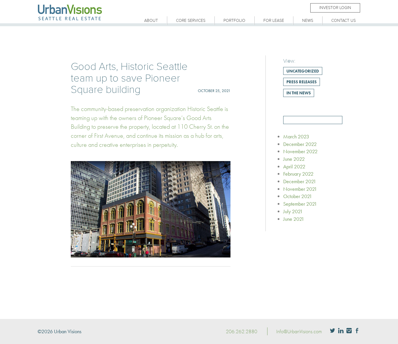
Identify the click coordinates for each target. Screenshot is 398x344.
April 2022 (294, 166)
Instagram (349, 331)
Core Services (190, 20)
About (151, 20)
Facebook (357, 331)
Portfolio (234, 20)
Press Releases (301, 81)
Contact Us (343, 20)
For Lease (273, 20)
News (307, 20)
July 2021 (293, 211)
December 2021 (299, 181)
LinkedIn (341, 331)
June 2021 (293, 219)
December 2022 (300, 144)
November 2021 (300, 189)
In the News (298, 93)
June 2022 (294, 159)
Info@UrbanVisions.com (299, 331)
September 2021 (300, 203)
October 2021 (297, 196)
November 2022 (300, 151)
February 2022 (298, 173)
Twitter (332, 331)
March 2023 (296, 136)
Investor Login (335, 7)
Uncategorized (302, 71)
